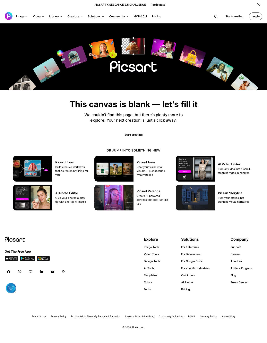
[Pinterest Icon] (63, 272)
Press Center (238, 282)
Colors (148, 282)
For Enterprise (190, 247)
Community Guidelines (171, 316)
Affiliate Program (241, 268)
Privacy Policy (58, 316)
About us (236, 261)
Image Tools (151, 247)
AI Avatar (187, 282)
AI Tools (149, 268)
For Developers (191, 254)
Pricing (185, 289)
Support (235, 247)
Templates (150, 275)
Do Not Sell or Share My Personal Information (95, 316)
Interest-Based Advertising (139, 316)
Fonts (147, 289)
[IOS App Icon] (11, 260)
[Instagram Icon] (30, 272)
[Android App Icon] (27, 260)
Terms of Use (39, 316)
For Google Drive (191, 261)
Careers (235, 254)
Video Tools (151, 254)
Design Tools (152, 261)
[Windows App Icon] (43, 260)
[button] (22, 16)
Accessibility (228, 316)
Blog (233, 275)
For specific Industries (195, 268)
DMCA (191, 316)
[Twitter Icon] (19, 272)
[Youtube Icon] (52, 272)
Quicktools (188, 275)
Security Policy (208, 316)
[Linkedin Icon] (41, 272)
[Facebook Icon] (9, 272)
